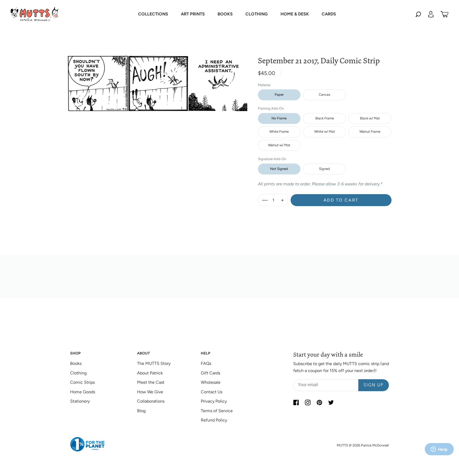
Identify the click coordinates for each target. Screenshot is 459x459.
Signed (324, 169)
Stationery (80, 401)
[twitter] (331, 402)
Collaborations (150, 401)
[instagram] (307, 402)
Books (76, 363)
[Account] (431, 14)
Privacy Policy (214, 401)
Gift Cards (210, 372)
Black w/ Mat (370, 118)
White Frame (279, 131)
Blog (141, 410)
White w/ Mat (324, 131)
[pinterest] (319, 402)
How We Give (150, 391)
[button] (153, 14)
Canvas (324, 95)
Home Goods (82, 391)
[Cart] (444, 14)
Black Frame (324, 118)
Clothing (78, 372)
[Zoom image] (157, 79)
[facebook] (296, 402)
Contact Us (211, 391)
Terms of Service (217, 410)
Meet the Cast (150, 382)
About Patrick (150, 372)
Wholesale (210, 382)
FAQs (206, 363)
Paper (279, 95)
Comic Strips (82, 382)
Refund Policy (214, 420)
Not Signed (279, 169)
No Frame (279, 118)
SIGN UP (374, 385)
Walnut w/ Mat (279, 145)
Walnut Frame (369, 131)
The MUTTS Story (154, 363)
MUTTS (342, 445)
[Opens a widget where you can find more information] (439, 449)
